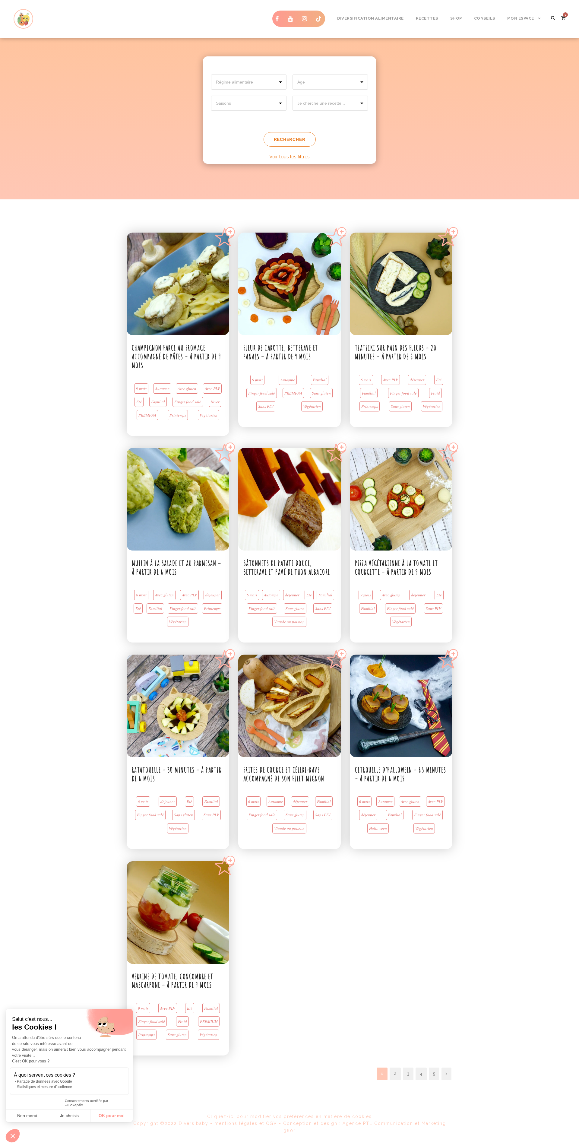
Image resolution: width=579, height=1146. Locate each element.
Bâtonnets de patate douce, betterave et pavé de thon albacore (286, 567)
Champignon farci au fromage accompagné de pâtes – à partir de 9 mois (176, 356)
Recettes (427, 18)
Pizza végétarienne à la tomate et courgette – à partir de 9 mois (396, 567)
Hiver (215, 402)
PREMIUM (147, 415)
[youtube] (292, 19)
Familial (158, 402)
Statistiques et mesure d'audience (44, 1087)
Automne (162, 388)
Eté (139, 402)
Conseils (484, 18)
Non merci (27, 1115)
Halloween (378, 828)
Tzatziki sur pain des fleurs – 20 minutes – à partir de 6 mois (396, 352)
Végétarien (208, 415)
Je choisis (69, 1115)
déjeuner (417, 380)
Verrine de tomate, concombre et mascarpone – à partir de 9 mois (173, 981)
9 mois (141, 388)
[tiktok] (319, 19)
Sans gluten (321, 393)
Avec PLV (212, 388)
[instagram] (306, 19)
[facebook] (278, 19)
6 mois (366, 380)
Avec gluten (187, 388)
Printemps (177, 415)
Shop (456, 18)
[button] (12, 1136)
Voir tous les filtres (289, 157)
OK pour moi (112, 1115)
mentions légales (236, 1123)
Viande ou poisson (289, 621)
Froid (435, 393)
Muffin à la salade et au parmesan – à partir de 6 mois (176, 567)
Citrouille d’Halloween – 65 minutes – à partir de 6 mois (400, 774)
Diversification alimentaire (370, 18)
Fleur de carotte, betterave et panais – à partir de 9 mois (280, 352)
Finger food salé (187, 402)
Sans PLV (266, 406)
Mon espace (520, 18)
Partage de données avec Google (44, 1081)
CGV (271, 1123)
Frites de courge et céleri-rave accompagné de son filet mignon (283, 774)
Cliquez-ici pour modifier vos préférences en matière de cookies (289, 1116)
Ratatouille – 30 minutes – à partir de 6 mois (177, 774)
